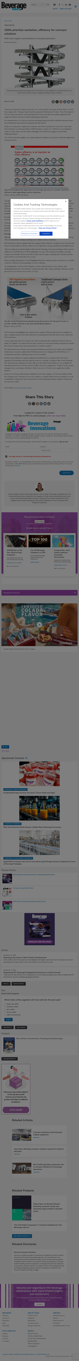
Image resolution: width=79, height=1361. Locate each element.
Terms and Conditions (35, 221)
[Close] (66, 201)
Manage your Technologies (29, 233)
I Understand (46, 233)
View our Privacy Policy (48, 228)
